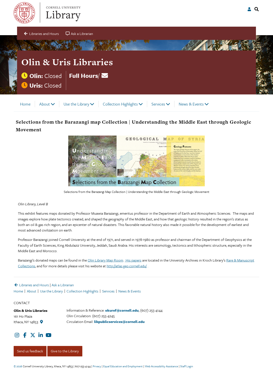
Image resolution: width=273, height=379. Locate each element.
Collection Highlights (120, 104)
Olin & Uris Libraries (67, 62)
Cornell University (24, 12)
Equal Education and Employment (123, 366)
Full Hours (83, 75)
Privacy (97, 366)
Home (25, 104)
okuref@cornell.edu (122, 310)
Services (158, 104)
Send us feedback (30, 351)
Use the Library (76, 104)
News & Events (191, 104)
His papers (133, 260)
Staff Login (186, 366)
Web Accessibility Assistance (161, 366)
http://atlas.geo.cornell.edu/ (127, 266)
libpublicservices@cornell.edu (119, 321)
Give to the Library (65, 351)
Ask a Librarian (63, 285)
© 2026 (18, 366)
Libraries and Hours (33, 285)
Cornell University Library (63, 12)
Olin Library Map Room (105, 260)
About (44, 104)
